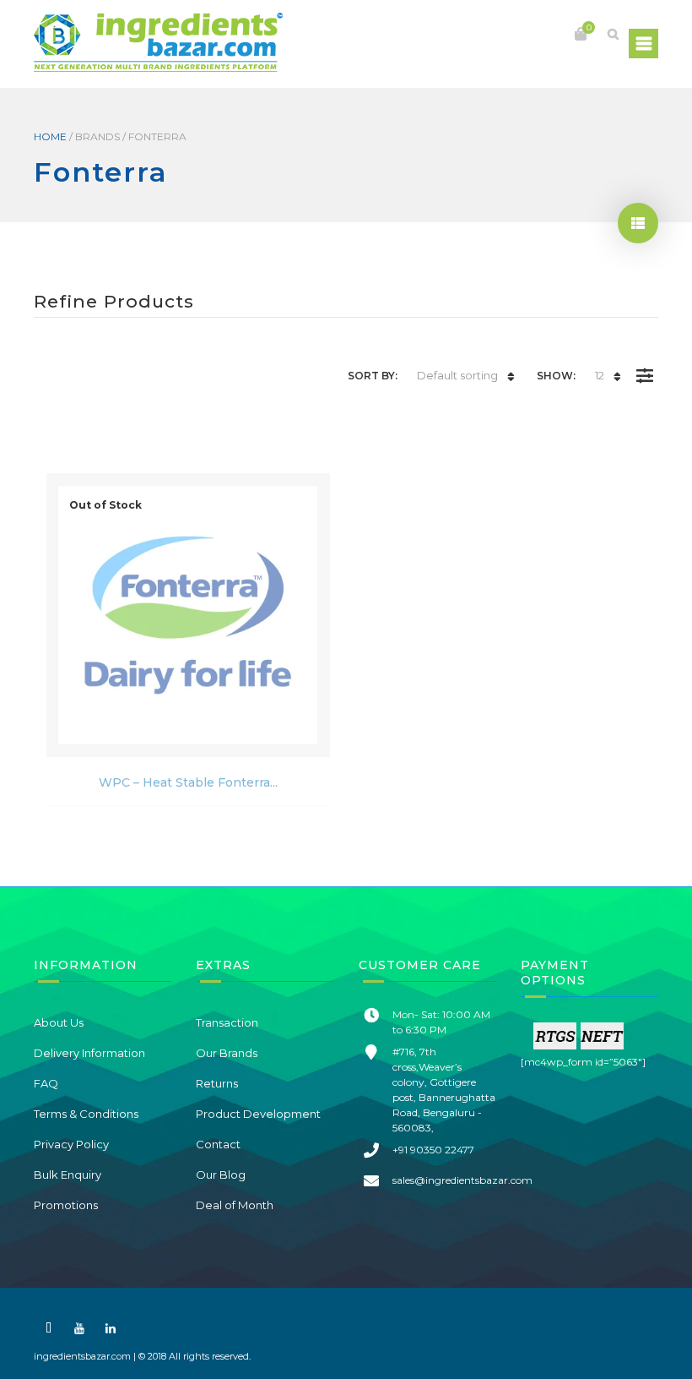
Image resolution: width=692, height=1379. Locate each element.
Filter (644, 363)
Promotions (66, 1205)
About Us (59, 1022)
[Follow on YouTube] (79, 1328)
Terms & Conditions (86, 1113)
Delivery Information (89, 1053)
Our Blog (221, 1174)
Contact (218, 1144)
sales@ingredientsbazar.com (462, 1180)
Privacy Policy (71, 1144)
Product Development (258, 1113)
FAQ (46, 1083)
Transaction (227, 1022)
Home (50, 136)
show (638, 223)
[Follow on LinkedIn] (110, 1328)
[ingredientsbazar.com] (158, 42)
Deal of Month (234, 1205)
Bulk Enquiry (67, 1174)
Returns (217, 1083)
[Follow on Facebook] (48, 1328)
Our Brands (226, 1053)
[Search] (613, 34)
